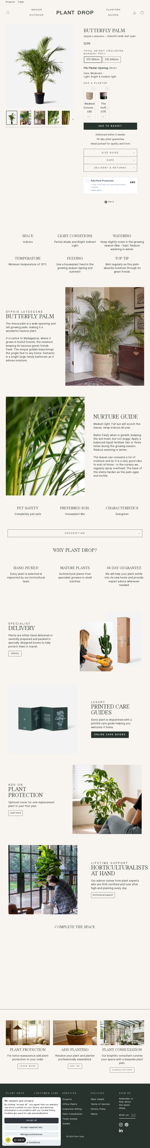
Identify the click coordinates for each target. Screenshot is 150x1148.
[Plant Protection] (28, 1032)
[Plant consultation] (122, 1032)
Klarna (94, 1114)
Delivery (15, 653)
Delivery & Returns (110, 168)
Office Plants (69, 1104)
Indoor (36, 10)
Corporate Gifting (72, 1109)
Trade (21, 2)
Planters (113, 10)
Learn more (96, 190)
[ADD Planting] (75, 1032)
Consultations (122, 1070)
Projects (10, 2)
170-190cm (92, 59)
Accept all (31, 1120)
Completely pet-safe (28, 514)
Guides (113, 15)
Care (110, 160)
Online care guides (110, 735)
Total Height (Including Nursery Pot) (104, 52)
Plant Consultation (72, 1114)
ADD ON (75, 1066)
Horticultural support (103, 895)
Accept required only (31, 1127)
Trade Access (69, 1119)
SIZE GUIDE (110, 153)
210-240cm (112, 59)
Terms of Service (100, 1104)
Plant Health (97, 1099)
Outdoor (36, 15)
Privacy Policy (98, 1109)
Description (75, 533)
